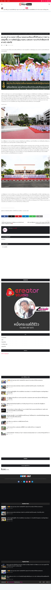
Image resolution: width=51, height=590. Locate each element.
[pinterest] (48, 1)
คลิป (2, 339)
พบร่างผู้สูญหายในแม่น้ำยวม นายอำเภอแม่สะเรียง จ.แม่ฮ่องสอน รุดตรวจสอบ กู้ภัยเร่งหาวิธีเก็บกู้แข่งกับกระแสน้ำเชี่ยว (27, 398)
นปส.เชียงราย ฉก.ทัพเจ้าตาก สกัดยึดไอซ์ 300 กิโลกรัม (17, 421)
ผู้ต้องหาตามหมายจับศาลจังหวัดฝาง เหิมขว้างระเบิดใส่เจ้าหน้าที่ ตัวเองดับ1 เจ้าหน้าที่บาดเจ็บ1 (25, 385)
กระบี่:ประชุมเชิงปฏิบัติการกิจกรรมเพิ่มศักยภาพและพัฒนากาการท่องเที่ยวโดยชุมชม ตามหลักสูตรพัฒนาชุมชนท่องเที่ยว (27, 392)
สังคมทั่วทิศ (4, 342)
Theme (21, 582)
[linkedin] (32, 482)
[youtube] (30, 482)
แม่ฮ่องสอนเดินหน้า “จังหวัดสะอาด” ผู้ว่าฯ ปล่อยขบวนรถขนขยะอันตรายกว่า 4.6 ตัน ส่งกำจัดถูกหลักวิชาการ (28, 432)
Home (40, 582)
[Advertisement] (25, 21)
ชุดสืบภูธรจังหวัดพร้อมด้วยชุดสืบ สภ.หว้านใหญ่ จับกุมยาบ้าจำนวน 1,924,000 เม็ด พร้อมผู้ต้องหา (26, 403)
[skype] (49, 1)
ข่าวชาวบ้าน (4, 337)
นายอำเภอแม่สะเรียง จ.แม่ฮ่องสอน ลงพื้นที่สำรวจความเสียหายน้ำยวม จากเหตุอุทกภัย (24, 427)
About (44, 582)
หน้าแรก (3, 33)
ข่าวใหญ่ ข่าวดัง (4, 344)
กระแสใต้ (4, 45)
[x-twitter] (44, 1)
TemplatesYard (11, 582)
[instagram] (46, 1)
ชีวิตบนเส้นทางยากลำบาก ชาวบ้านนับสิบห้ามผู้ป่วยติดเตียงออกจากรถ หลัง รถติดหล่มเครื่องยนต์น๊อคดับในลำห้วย (28, 577)
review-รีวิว (4, 346)
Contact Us (48, 582)
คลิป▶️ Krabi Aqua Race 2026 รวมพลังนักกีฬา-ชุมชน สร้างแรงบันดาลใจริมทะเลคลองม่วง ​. (25, 380)
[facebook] (41, 1)
